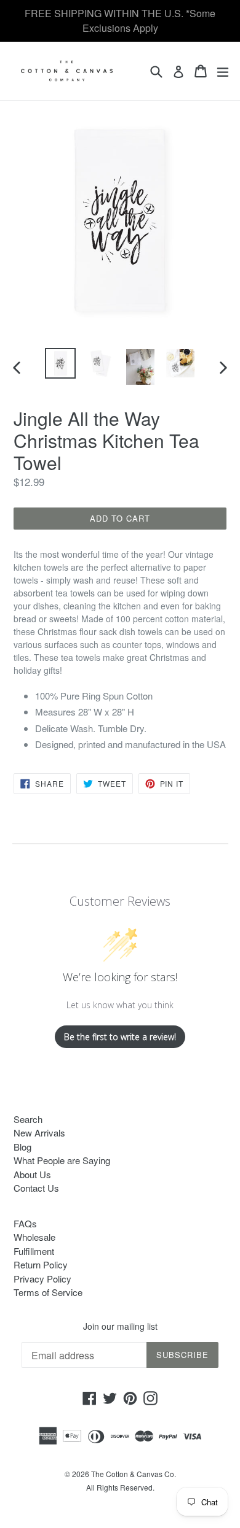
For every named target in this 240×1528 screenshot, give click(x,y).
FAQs (25, 1223)
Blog (22, 1146)
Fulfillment (34, 1250)
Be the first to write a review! (120, 1037)
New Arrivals (39, 1132)
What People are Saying (62, 1160)
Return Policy (41, 1264)
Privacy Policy (42, 1278)
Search (28, 1119)
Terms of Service (48, 1292)
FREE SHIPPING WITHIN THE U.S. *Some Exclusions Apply (120, 20)
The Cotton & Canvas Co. (133, 1473)
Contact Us (36, 1187)
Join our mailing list (120, 1326)
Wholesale (34, 1236)
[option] (60, 363)
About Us (32, 1174)
